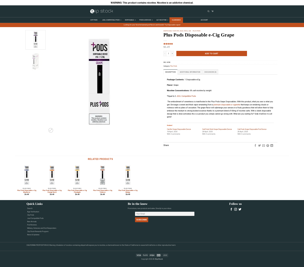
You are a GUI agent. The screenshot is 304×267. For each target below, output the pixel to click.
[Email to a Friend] (263, 145)
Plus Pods (196, 31)
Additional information (190, 72)
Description (170, 72)
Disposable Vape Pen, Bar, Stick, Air (177, 31)
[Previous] (53, 81)
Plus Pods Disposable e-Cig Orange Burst (52, 191)
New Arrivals (32, 222)
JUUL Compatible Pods (186, 96)
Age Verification (33, 212)
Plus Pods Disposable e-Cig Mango (127, 191)
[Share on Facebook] (255, 145)
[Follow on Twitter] (239, 209)
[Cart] (212, 11)
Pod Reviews (32, 225)
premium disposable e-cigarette (227, 105)
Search (30, 208)
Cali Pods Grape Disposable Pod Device (252, 129)
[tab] (170, 71)
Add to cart (211, 53)
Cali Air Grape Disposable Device (179, 129)
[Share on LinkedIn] (271, 145)
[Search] (208, 11)
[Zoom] (50, 130)
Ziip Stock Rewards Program (38, 231)
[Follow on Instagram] (235, 209)
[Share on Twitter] (259, 145)
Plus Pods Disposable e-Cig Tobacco (102, 191)
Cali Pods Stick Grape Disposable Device (217, 129)
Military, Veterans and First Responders (41, 228)
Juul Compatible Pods (35, 218)
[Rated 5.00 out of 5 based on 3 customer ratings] (220, 44)
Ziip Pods (30, 215)
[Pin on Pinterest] (267, 145)
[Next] (146, 81)
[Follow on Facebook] (231, 209)
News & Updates (33, 235)
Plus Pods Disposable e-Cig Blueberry (26, 191)
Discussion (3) (210, 72)
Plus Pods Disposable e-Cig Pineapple (77, 191)
